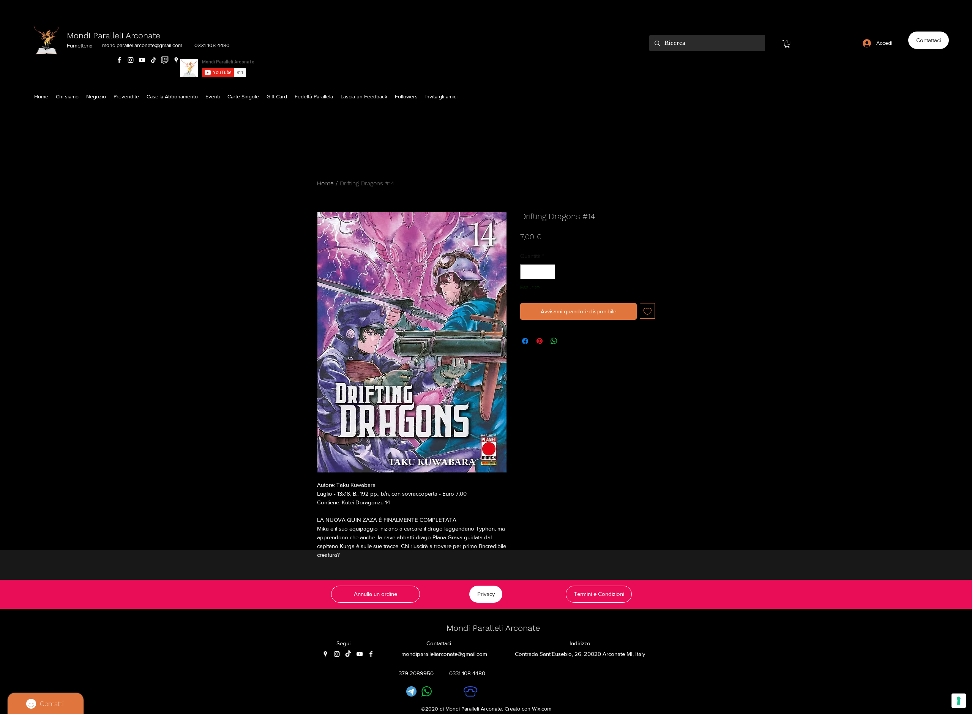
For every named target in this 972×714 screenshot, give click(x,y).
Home (325, 183)
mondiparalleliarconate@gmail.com (142, 45)
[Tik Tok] (153, 60)
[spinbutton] (538, 272)
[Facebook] (119, 60)
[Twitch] (165, 60)
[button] (787, 44)
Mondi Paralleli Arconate (113, 35)
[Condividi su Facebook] (525, 341)
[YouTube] (142, 60)
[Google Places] (176, 60)
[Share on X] (568, 341)
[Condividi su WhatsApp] (554, 341)
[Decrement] (526, 272)
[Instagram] (130, 60)
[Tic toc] (348, 654)
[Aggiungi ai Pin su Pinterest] (539, 341)
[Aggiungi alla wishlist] (647, 311)
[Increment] (549, 272)
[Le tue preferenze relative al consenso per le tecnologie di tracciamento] (958, 700)
